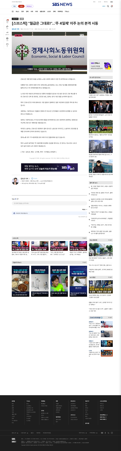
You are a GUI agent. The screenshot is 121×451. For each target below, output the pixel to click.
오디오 (42, 410)
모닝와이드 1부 (29, 408)
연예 (54, 11)
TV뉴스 (67, 11)
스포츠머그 (73, 403)
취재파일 (60, 11)
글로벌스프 (91, 321)
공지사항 (87, 423)
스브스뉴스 (73, 414)
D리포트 (58, 412)
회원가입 (105, 1)
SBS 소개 (15, 433)
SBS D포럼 (102, 419)
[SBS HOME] (111, 2)
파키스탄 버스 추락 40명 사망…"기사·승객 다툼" (33, 183)
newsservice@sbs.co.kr (61, 441)
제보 (86, 405)
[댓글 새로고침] (17, 199)
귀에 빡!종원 (73, 405)
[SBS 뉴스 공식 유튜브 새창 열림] (102, 433)
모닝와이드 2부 (29, 410)
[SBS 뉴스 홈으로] (62, 4)
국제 (36, 11)
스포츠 (49, 11)
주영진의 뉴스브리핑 (30, 412)
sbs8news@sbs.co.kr (63, 438)
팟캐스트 (102, 405)
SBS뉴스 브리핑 (44, 417)
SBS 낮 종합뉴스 (45, 419)
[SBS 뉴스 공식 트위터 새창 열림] (108, 433)
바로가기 (87, 401)
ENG (94, 1)
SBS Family (83, 433)
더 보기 (84, 238)
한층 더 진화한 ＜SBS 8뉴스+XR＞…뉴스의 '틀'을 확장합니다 (37, 181)
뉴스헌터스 (28, 405)
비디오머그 (73, 401)
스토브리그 (73, 410)
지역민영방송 (93, 433)
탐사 (57, 421)
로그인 (99, 1)
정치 (22, 11)
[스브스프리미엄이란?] (102, 317)
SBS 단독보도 (59, 405)
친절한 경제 (58, 408)
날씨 (86, 403)
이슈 (13, 422)
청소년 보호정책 (85, 442)
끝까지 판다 (58, 419)
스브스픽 (15, 19)
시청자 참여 (24, 433)
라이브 (86, 408)
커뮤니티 (102, 408)
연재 (57, 401)
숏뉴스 (86, 410)
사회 (32, 11)
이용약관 (38, 433)
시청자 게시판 (88, 418)
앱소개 (86, 414)
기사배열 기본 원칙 (77, 442)
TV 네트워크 (14, 420)
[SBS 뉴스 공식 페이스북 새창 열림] (105, 433)
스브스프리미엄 (103, 401)
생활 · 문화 (14, 414)
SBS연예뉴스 (103, 415)
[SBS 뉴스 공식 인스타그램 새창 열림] (112, 433)
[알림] (112, 6)
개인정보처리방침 (47, 433)
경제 (27, 11)
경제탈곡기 (91, 341)
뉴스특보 (28, 420)
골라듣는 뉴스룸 (44, 413)
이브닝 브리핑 (44, 405)
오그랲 (90, 350)
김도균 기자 (24, 179)
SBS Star (102, 417)
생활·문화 (42, 11)
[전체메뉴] (12, 11)
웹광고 (32, 433)
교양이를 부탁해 (74, 408)
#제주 (103, 6)
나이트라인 (28, 416)
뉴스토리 (28, 418)
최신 (13, 403)
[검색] (108, 6)
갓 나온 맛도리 (74, 417)
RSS (86, 416)
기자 (86, 412)
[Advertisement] (49, 227)
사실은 (57, 403)
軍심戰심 (43, 403)
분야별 (13, 401)
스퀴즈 (101, 410)
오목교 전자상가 (74, 419)
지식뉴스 (102, 403)
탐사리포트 (58, 416)
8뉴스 (17, 11)
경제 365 (58, 410)
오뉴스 (27, 414)
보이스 (42, 415)
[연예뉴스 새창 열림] (101, 65)
